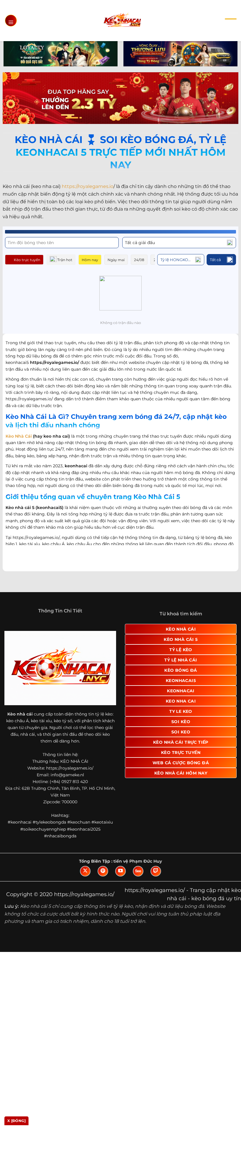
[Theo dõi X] (85, 898)
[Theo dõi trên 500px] (138, 898)
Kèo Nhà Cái (19, 436)
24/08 (139, 260)
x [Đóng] (16, 1120)
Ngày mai (116, 260)
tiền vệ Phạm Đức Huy (137, 888)
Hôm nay (90, 260)
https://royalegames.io (87, 186)
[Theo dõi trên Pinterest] (103, 898)
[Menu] (11, 20)
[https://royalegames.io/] (122, 20)
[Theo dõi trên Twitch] (155, 898)
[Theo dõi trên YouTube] (120, 898)
